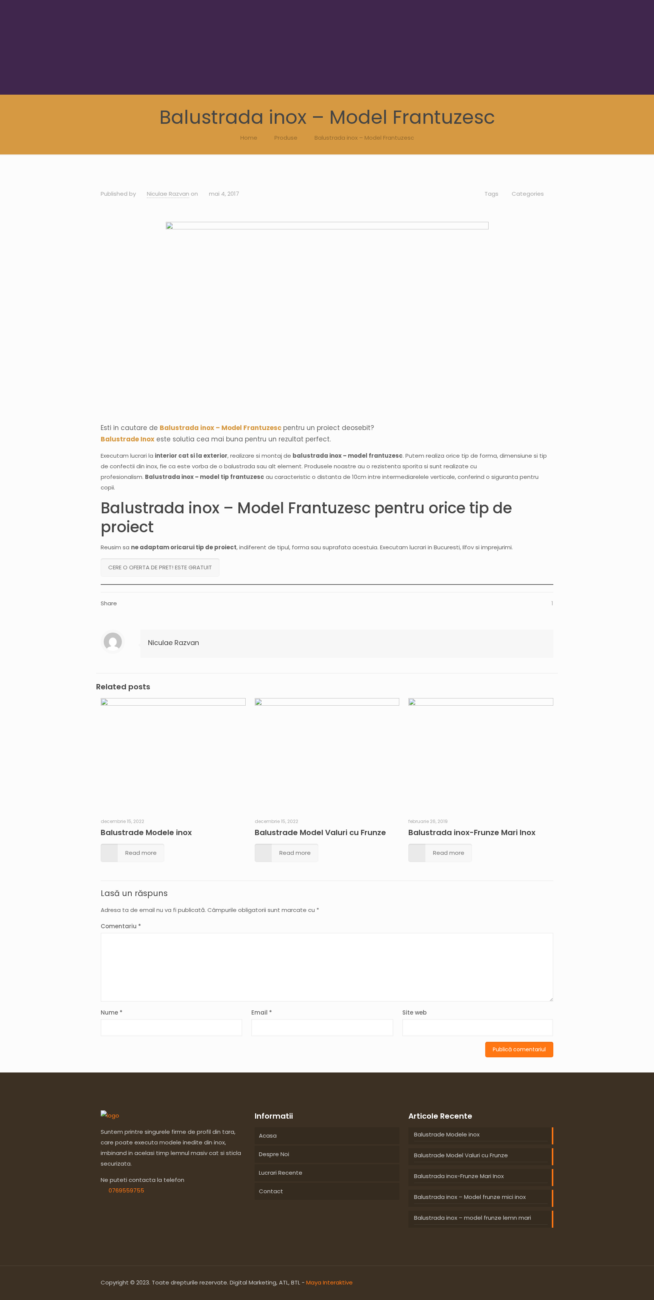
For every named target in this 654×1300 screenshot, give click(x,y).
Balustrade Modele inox (146, 832)
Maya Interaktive (329, 1282)
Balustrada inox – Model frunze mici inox (470, 1197)
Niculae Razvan (168, 194)
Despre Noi (274, 1154)
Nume (112, 1012)
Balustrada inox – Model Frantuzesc (364, 138)
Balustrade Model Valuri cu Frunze (320, 832)
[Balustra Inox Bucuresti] (110, 1115)
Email (261, 1012)
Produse (285, 138)
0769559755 (126, 1190)
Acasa (268, 1135)
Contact (271, 1191)
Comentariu (121, 926)
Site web (414, 1012)
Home (248, 138)
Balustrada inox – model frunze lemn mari (472, 1218)
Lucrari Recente (280, 1173)
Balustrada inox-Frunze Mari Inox (472, 832)
